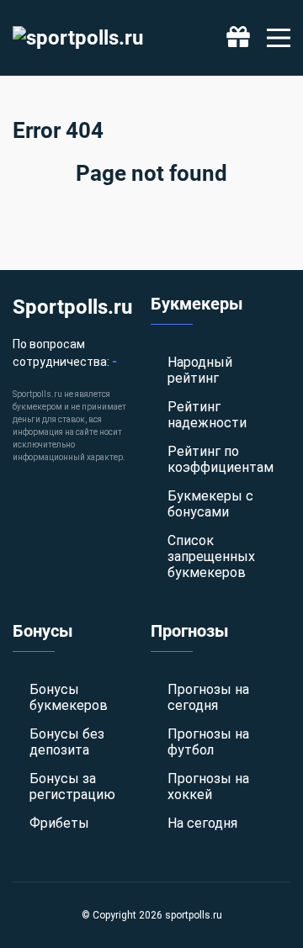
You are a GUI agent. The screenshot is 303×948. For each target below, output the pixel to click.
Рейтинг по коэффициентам (220, 459)
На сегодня (202, 823)
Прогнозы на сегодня (208, 697)
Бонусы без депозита (66, 742)
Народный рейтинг (199, 370)
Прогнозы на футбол (208, 742)
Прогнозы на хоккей (208, 786)
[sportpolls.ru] (78, 38)
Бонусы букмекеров (68, 697)
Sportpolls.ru (72, 307)
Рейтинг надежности (207, 415)
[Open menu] (278, 38)
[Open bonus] (238, 38)
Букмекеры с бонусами (210, 504)
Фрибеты (59, 823)
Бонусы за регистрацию (72, 786)
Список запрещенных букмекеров (211, 556)
